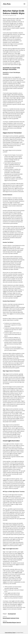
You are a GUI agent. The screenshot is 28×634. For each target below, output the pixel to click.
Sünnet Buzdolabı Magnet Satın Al (12, 622)
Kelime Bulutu (6, 4)
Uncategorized (12, 613)
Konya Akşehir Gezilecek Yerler (11, 618)
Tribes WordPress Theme (10, 632)
